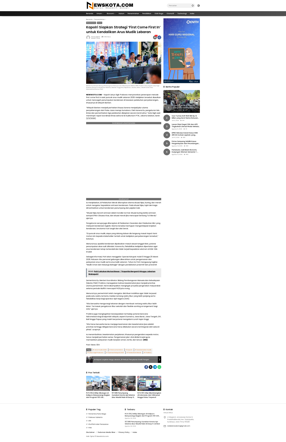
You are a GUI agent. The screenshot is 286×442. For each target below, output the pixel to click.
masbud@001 (95, 36)
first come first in (117, 350)
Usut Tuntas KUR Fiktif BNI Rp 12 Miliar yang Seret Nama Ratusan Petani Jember (185, 117)
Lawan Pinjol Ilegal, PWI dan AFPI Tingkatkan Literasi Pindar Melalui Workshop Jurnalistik (185, 125)
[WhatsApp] (159, 367)
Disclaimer (90, 432)
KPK (89, 421)
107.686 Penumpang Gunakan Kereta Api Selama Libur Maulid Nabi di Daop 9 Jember (123, 395)
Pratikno (148, 352)
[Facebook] (146, 367)
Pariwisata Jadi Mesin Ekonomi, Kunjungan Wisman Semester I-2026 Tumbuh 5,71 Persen (184, 151)
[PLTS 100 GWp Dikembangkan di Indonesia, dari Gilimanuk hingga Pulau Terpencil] (149, 383)
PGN (90, 428)
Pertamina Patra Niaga (97, 414)
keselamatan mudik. (144, 350)
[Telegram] (155, 367)
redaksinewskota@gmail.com (178, 426)
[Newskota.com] (110, 5)
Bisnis (115, 388)
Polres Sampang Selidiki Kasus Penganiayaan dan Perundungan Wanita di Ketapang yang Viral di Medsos (185, 142)
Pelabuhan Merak (134, 352)
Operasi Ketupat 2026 (116, 352)
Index (135, 432)
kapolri (129, 350)
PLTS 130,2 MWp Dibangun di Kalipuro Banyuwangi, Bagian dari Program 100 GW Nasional (98, 395)
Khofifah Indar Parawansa (98, 424)
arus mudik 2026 (101, 350)
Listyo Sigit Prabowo (96, 352)
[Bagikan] (159, 37)
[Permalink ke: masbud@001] (88, 37)
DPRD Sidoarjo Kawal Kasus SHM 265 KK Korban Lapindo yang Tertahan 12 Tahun (185, 134)
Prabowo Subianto (95, 417)
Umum (100, 23)
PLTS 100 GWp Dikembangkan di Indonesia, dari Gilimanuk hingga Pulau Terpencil (149, 395)
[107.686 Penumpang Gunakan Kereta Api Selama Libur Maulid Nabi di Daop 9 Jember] (124, 383)
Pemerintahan (91, 23)
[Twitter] (150, 367)
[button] (192, 5)
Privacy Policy (124, 432)
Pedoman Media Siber (106, 432)
